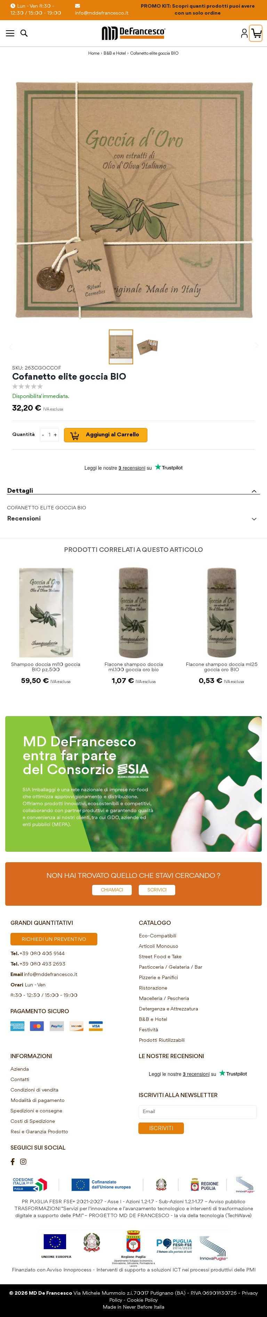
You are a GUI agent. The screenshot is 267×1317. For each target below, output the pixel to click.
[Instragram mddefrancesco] (26, 1162)
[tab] (133, 489)
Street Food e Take (160, 957)
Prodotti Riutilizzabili (162, 1040)
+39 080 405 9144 (42, 954)
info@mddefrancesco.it (50, 974)
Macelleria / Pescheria (164, 998)
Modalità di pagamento (37, 1100)
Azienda (19, 1069)
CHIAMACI (112, 890)
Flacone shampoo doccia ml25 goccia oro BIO (222, 667)
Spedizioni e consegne (36, 1111)
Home (93, 53)
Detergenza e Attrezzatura (168, 1009)
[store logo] (134, 33)
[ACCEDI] (244, 33)
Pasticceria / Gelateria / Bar (170, 967)
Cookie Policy (142, 1300)
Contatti (19, 1079)
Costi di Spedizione (32, 1121)
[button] (146, 347)
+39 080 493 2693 (42, 964)
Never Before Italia (143, 1307)
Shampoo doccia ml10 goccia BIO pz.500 (45, 667)
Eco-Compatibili (157, 936)
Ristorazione (153, 988)
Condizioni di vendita (34, 1090)
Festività (148, 1030)
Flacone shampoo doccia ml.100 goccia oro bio (133, 667)
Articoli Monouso (158, 946)
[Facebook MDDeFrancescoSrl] (15, 1162)
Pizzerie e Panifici (158, 978)
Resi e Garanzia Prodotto (39, 1132)
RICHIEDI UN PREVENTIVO (54, 939)
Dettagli (20, 490)
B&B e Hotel (115, 53)
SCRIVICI (157, 890)
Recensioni (24, 518)
